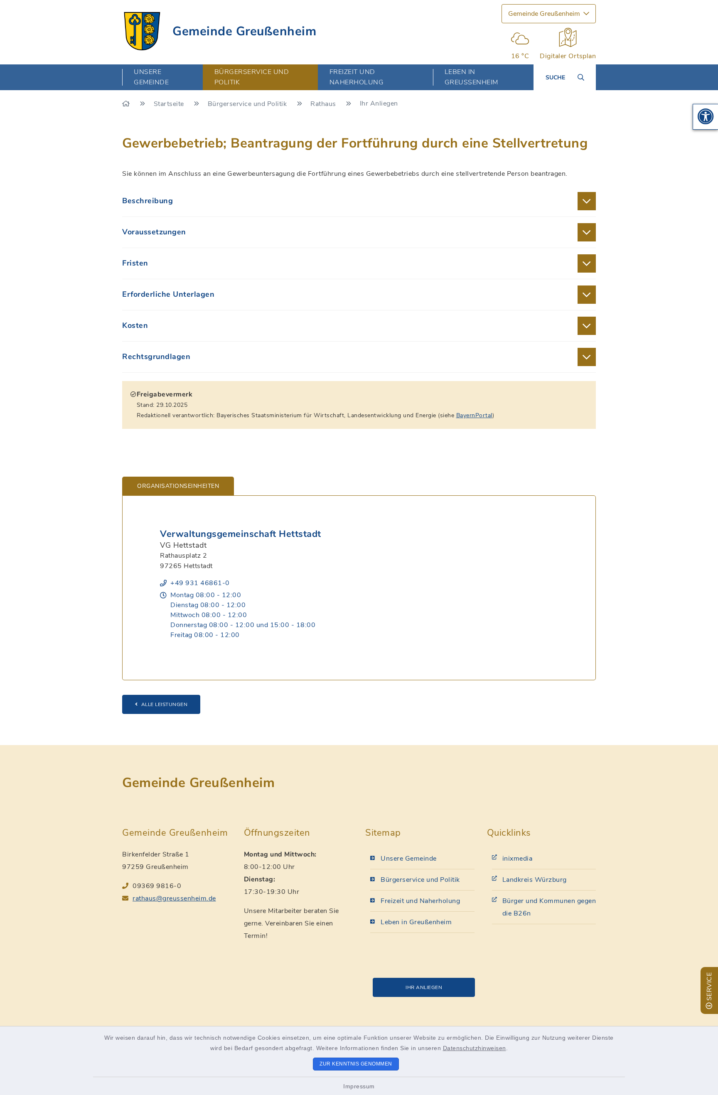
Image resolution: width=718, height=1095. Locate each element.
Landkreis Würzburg (534, 879)
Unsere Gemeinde (409, 858)
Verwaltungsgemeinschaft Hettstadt (240, 534)
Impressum (359, 1086)
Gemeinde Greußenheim (244, 31)
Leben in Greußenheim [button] (471, 77)
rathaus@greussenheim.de (174, 898)
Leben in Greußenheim (416, 922)
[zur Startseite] (142, 31)
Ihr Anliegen (424, 987)
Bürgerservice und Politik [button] (251, 77)
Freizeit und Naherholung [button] (356, 77)
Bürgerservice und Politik (248, 103)
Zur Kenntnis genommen (356, 1064)
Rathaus (324, 103)
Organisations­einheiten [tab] (178, 486)
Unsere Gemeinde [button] (151, 77)
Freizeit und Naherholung (420, 901)
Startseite (170, 103)
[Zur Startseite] (127, 103)
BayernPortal (474, 415)
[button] (705, 116)
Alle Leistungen (164, 704)
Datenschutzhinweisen (474, 1048)
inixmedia (517, 858)
